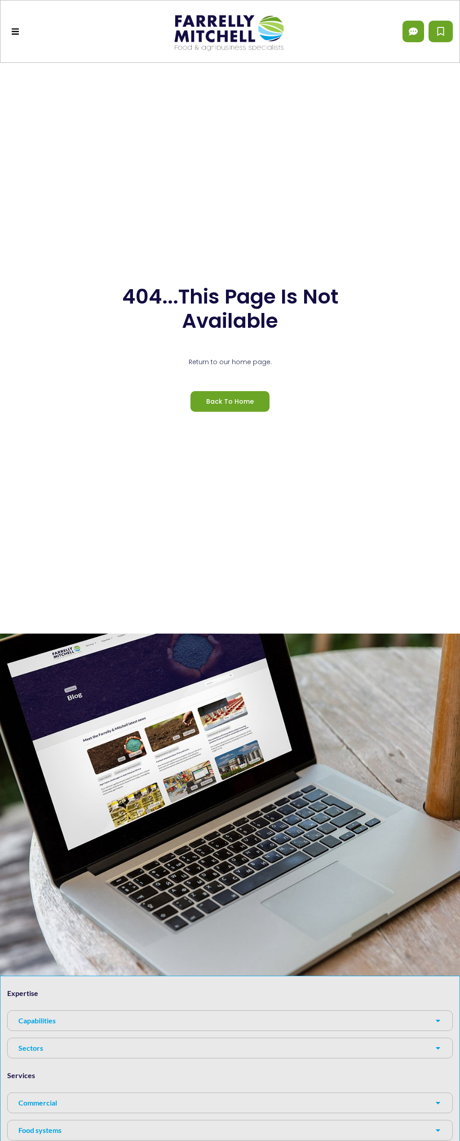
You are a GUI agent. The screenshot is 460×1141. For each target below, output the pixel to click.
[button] (15, 32)
